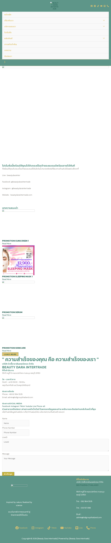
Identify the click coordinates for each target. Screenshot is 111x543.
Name (4, 418)
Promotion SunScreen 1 (15, 240)
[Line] (105, 6)
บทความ (7, 50)
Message (5, 453)
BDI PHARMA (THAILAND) (87, 485)
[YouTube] (101, 6)
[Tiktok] (98, 6)
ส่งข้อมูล (8, 474)
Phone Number (8, 427)
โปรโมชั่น (7, 32)
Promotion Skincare (14, 348)
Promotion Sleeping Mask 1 (17, 276)
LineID (4, 437)
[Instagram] (95, 6)
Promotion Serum (12, 312)
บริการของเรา (10, 26)
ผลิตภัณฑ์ (8, 38)
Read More (6, 243)
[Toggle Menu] (103, 21)
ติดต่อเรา (8, 56)
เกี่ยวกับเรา (9, 20)
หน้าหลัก (7, 14)
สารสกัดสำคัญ (10, 44)
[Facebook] (92, 6)
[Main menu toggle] (4, 61)
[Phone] (108, 6)
